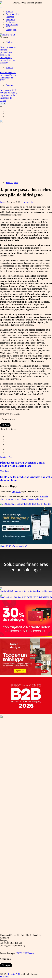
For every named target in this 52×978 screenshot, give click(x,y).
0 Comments (26, 202)
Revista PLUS (14, 974)
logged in (16, 491)
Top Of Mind (12, 24)
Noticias (9, 11)
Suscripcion (11, 30)
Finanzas (10, 17)
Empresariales (12, 14)
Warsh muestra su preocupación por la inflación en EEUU (8, 76)
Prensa (3, 202)
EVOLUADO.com (25, 953)
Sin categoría (12, 182)
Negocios (10, 22)
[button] (1, 106)
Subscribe (4, 976)
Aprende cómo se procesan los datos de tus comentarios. (24, 497)
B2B (8, 27)
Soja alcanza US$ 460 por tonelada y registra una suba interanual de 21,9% (8, 95)
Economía (10, 19)
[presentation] (1, 103)
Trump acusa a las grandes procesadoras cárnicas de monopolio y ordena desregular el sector (8, 55)
